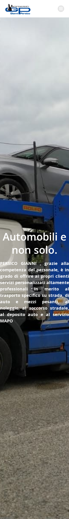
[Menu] (61, 8)
